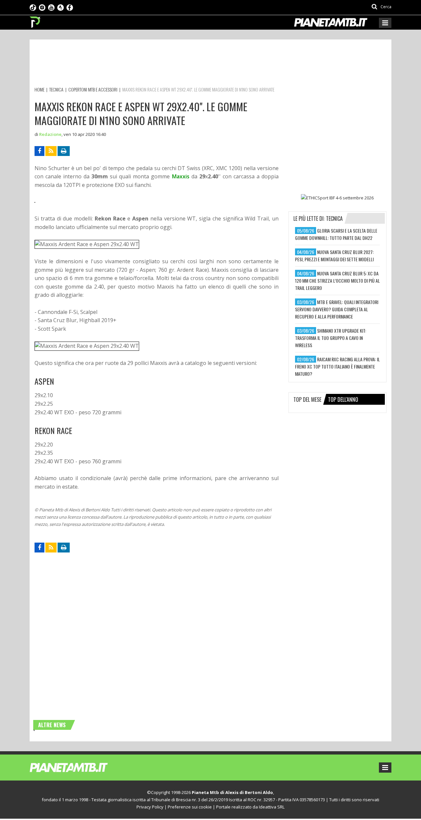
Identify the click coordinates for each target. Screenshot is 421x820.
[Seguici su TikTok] (33, 7)
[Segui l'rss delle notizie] (51, 151)
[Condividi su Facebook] (39, 151)
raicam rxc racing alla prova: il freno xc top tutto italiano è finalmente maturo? (337, 366)
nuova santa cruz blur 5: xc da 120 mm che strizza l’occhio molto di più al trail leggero (337, 280)
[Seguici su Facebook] (69, 7)
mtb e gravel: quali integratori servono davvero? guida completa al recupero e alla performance (336, 309)
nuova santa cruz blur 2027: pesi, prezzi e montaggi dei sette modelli (334, 255)
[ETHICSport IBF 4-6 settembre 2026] (337, 198)
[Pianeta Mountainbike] (35, 20)
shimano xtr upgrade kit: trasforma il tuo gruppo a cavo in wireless (330, 337)
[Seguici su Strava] (60, 7)
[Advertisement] (154, 64)
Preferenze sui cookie (190, 807)
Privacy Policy (149, 807)
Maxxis (180, 176)
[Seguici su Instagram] (42, 7)
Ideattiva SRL (272, 807)
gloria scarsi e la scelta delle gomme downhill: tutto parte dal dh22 (336, 234)
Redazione (50, 134)
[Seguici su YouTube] (51, 7)
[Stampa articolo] (64, 151)
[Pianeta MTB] (81, 767)
